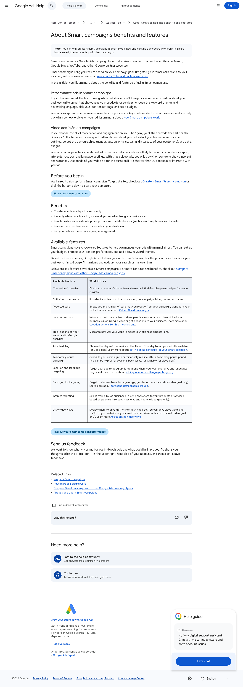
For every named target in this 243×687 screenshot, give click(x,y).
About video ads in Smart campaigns (75, 492)
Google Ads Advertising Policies (95, 678)
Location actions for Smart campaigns (112, 324)
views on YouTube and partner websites (122, 76)
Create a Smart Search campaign (164, 181)
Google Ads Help (29, 5)
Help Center (74, 5)
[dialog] (203, 639)
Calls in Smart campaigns (134, 310)
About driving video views (125, 416)
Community (101, 5)
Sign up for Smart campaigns (71, 193)
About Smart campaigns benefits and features (162, 22)
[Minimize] (229, 616)
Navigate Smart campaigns (69, 479)
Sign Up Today (62, 643)
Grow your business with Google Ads (72, 619)
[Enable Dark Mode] (189, 678)
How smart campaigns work (70, 483)
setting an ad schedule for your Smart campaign (158, 349)
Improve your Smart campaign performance (80, 431)
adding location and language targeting (149, 372)
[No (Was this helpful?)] (185, 518)
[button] (6, 5)
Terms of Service (62, 678)
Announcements (130, 5)
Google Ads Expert (64, 655)
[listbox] (215, 678)
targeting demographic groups (129, 385)
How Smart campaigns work (141, 117)
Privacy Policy (40, 678)
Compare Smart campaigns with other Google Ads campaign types (93, 488)
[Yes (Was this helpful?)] (176, 518)
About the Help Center (131, 678)
